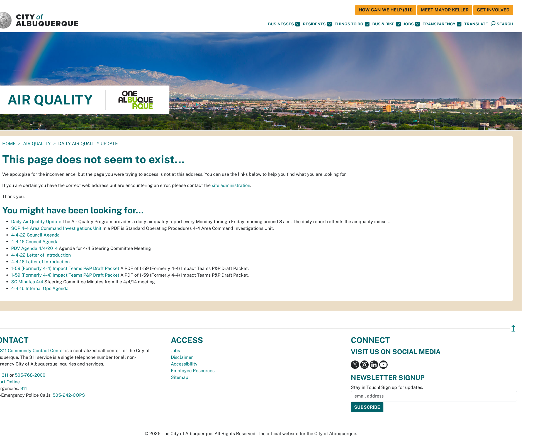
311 (5, 375)
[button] (476, 24)
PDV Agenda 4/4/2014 (34, 248)
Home (9, 143)
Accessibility (184, 364)
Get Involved (493, 10)
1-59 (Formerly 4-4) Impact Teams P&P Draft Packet (65, 268)
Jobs (408, 24)
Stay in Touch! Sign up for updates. (387, 387)
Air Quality (37, 143)
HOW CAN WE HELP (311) (386, 10)
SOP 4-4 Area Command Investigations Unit (56, 228)
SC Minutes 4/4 (27, 281)
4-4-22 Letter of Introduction (41, 255)
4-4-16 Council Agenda (35, 241)
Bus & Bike (383, 24)
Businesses (281, 24)
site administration (231, 185)
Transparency (439, 24)
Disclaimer (182, 357)
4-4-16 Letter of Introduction (40, 261)
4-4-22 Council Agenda (35, 235)
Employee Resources (193, 370)
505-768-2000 (30, 375)
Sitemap (179, 377)
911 (23, 388)
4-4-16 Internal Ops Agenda (40, 288)
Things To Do (349, 24)
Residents (314, 24)
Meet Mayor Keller (445, 10)
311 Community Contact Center (32, 350)
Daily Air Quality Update (36, 221)
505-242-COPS (69, 395)
